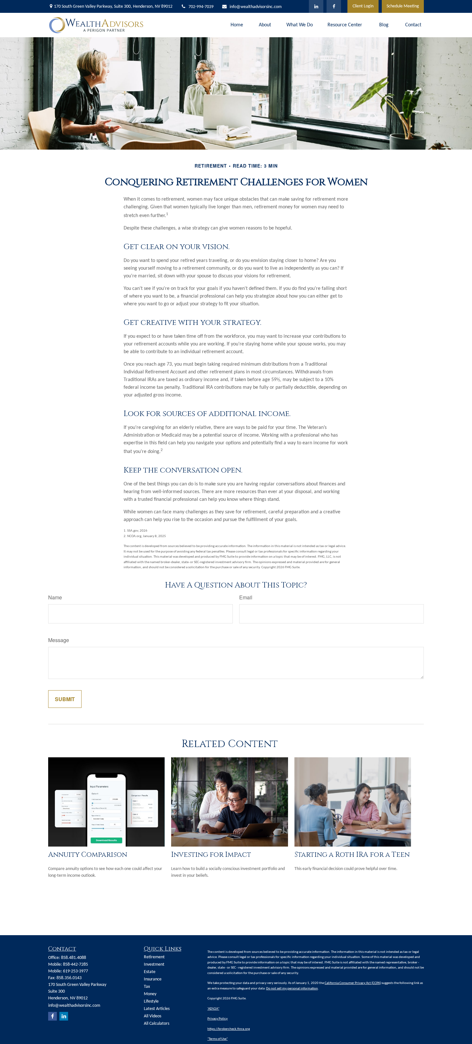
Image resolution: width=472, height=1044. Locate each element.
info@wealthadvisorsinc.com (256, 6)
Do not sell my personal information (292, 988)
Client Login (363, 6)
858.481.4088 (73, 957)
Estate (149, 972)
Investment (154, 964)
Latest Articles (157, 1008)
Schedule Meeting (403, 6)
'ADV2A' (213, 1009)
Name (55, 597)
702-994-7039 (201, 6)
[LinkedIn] (316, 6)
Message (58, 640)
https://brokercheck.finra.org (228, 1029)
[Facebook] (334, 6)
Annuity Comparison (87, 854)
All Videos (152, 1016)
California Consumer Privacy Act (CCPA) (353, 983)
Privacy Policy (217, 1019)
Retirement (154, 957)
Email (245, 597)
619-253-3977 (75, 971)
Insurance (153, 979)
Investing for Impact (211, 854)
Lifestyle (151, 1001)
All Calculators (156, 1023)
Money (150, 994)
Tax (147, 986)
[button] (236, 25)
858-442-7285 (75, 964)
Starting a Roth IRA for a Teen (352, 854)
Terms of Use (217, 1039)
